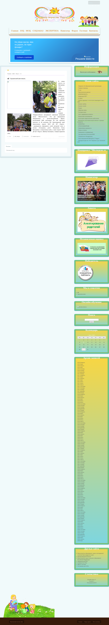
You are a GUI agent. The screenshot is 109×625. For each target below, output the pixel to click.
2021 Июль (80, 458)
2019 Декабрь (81, 427)
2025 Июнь (80, 526)
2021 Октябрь (81, 462)
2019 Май (80, 416)
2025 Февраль (81, 520)
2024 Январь (80, 504)
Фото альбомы (96, 622)
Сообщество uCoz (82, 563)
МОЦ (28, 31)
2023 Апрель (80, 491)
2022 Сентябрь (81, 480)
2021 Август (80, 459)
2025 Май (80, 524)
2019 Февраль (81, 412)
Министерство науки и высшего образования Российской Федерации (89, 558)
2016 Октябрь (81, 369)
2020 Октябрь (81, 443)
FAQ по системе (81, 564)
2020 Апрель (80, 434)
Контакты (93, 31)
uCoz (22, 622)
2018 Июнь (80, 400)
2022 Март (80, 470)
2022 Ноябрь (80, 483)
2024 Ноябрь (80, 515)
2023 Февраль (81, 488)
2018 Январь (80, 392)
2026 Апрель (80, 539)
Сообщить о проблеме (24, 57)
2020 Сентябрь (81, 442)
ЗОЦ (22, 31)
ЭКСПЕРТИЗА (52, 31)
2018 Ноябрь (80, 407)
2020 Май (80, 435)
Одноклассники (81, 294)
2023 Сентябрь (81, 497)
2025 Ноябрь (80, 532)
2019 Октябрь (81, 424)
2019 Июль (80, 420)
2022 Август (80, 478)
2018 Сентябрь (81, 404)
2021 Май (80, 455)
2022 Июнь (80, 475)
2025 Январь (80, 518)
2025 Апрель (80, 523)
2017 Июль (80, 383)
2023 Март (80, 490)
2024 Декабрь (81, 517)
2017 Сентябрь (81, 386)
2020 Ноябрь (80, 445)
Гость (91, 3)
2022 (13, 73)
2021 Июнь (80, 456)
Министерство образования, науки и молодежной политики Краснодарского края (90, 554)
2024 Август (80, 510)
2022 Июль (80, 477)
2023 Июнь (80, 494)
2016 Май (80, 367)
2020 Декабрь (81, 447)
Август (17, 73)
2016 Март (80, 364)
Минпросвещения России (84, 556)
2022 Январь (80, 467)
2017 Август (80, 385)
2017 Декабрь (81, 391)
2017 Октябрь (81, 388)
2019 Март (80, 413)
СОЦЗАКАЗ (38, 31)
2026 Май (80, 540)
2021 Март (80, 451)
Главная (14, 31)
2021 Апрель (80, 453)
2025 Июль (80, 528)
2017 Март (80, 377)
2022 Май (80, 474)
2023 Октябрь (81, 499)
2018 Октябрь (81, 405)
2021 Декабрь (81, 466)
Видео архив (88, 622)
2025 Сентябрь (81, 529)
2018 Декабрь (81, 408)
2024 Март (80, 507)
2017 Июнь (80, 381)
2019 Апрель (80, 415)
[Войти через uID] (90, 6)
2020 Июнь (80, 437)
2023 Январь (80, 486)
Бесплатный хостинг (15, 622)
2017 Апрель (80, 378)
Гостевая (83, 31)
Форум (75, 31)
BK (78, 292)
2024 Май (80, 509)
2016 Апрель (80, 365)
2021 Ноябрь (80, 464)
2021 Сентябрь (81, 461)
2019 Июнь (80, 418)
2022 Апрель (80, 472)
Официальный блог (82, 561)
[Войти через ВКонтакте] (93, 6)
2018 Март (80, 396)
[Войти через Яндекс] (95, 6)
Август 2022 (92, 335)
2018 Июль (80, 402)
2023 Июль (80, 496)
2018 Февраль (81, 394)
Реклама (8, 146)
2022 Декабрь (81, 485)
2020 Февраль (81, 431)
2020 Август (80, 440)
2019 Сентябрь (81, 423)
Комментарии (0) (36, 136)
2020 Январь (80, 429)
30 (83, 349)
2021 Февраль (81, 450)
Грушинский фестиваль (17, 78)
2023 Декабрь (81, 502)
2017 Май (80, 380)
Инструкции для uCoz (83, 566)
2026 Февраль (81, 536)
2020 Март (80, 432)
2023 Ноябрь (80, 501)
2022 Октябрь (81, 482)
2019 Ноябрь (80, 426)
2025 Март (80, 521)
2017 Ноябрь (80, 389)
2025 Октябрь (81, 531)
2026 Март (80, 537)
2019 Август (80, 421)
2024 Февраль (81, 505)
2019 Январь (80, 410)
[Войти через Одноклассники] (98, 6)
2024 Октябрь (81, 513)
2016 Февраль (81, 362)
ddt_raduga (17, 136)
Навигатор (65, 31)
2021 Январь (80, 448)
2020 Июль (80, 439)
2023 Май (80, 493)
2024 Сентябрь (81, 512)
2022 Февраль (81, 469)
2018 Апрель (80, 397)
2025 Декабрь (81, 534)
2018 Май (80, 399)
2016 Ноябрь (80, 370)
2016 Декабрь (81, 372)
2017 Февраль (81, 375)
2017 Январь (80, 373)
